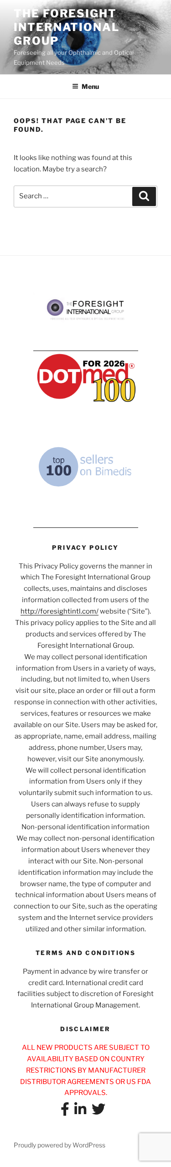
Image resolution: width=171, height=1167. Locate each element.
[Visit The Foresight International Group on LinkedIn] (80, 1112)
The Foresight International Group (66, 27)
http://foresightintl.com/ (59, 611)
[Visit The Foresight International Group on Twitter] (98, 1112)
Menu (90, 86)
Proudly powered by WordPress (59, 1145)
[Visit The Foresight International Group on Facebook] (65, 1112)
